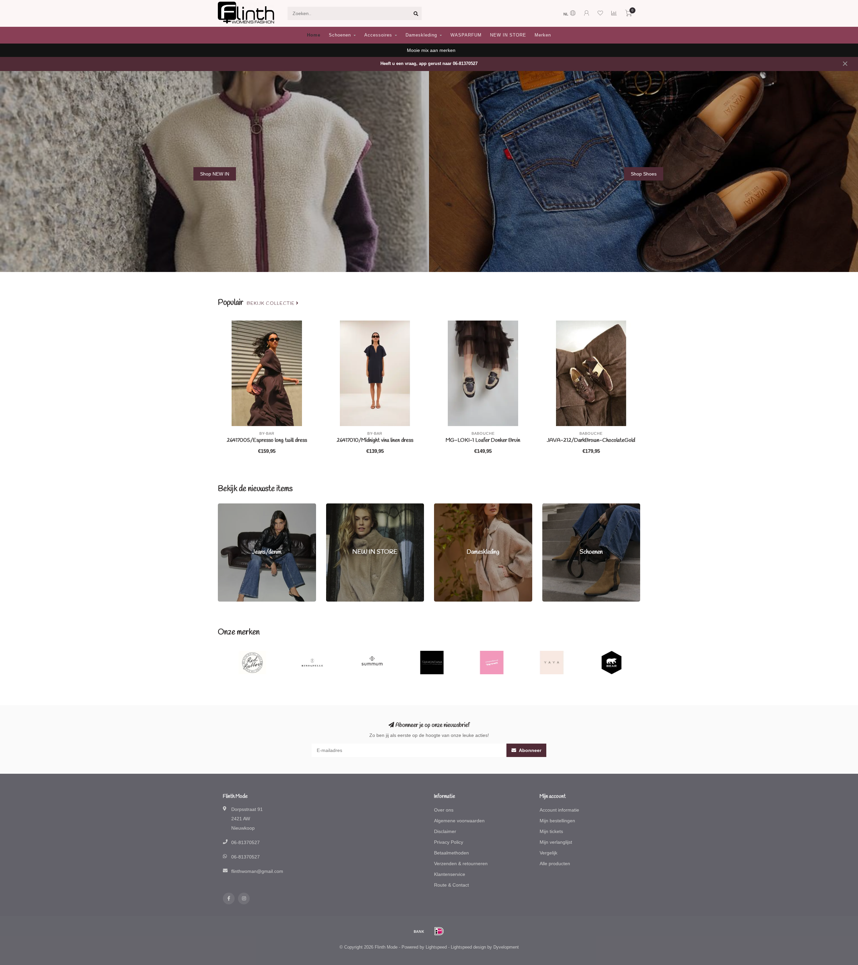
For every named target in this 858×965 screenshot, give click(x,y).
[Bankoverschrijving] (419, 931)
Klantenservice (449, 874)
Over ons (443, 810)
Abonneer (529, 750)
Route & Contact (451, 885)
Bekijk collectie (271, 303)
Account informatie (559, 810)
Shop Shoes (644, 174)
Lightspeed (436, 947)
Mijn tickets (551, 831)
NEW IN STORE (508, 35)
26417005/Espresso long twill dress (267, 440)
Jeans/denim (231, 506)
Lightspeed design (468, 947)
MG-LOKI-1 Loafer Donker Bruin (483, 440)
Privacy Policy (448, 842)
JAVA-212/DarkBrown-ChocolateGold (591, 440)
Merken (543, 35)
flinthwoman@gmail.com (257, 871)
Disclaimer (445, 831)
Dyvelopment (506, 947)
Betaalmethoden (451, 852)
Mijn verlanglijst (556, 842)
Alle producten (555, 863)
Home (313, 35)
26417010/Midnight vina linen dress (374, 440)
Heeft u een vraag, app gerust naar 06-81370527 (429, 63)
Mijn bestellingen (557, 820)
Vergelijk (548, 852)
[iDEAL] (439, 931)
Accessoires (378, 35)
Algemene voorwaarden (459, 820)
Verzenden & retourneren (461, 863)
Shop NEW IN (214, 174)
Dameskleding (421, 35)
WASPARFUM (466, 35)
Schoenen (340, 35)
